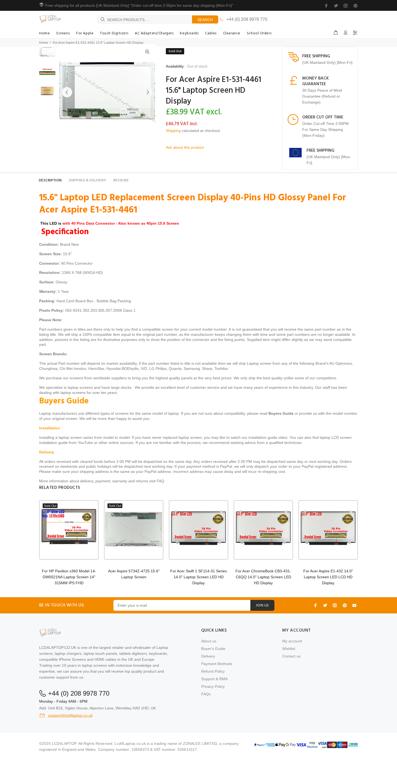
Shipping (173, 130)
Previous (67, 92)
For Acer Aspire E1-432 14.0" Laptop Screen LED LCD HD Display (328, 577)
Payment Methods (216, 664)
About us (208, 641)
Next (147, 92)
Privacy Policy (213, 686)
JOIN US (262, 605)
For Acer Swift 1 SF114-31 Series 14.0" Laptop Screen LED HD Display (198, 577)
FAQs (206, 694)
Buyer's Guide (213, 648)
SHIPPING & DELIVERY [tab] (87, 180)
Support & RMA (214, 679)
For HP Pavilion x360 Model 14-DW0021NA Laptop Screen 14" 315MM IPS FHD (69, 577)
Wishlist (288, 648)
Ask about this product (185, 147)
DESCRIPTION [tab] (50, 180)
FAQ (160, 481)
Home (43, 43)
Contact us (291, 656)
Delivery (208, 656)
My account (292, 641)
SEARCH (205, 20)
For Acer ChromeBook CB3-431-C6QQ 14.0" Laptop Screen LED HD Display (263, 577)
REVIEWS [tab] (121, 180)
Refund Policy (213, 671)
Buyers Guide (281, 413)
